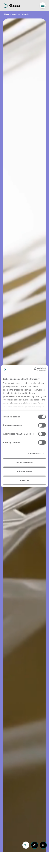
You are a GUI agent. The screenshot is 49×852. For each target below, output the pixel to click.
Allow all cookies (24, 462)
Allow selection (24, 471)
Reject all (24, 480)
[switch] (42, 425)
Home (6, 14)
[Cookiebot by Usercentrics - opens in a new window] (34, 369)
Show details (34, 453)
